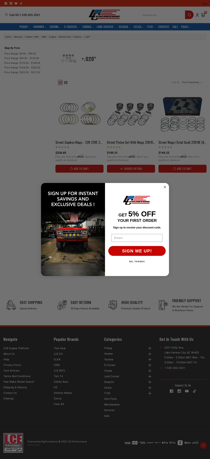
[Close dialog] (164, 187)
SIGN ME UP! (137, 250)
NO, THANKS (137, 261)
